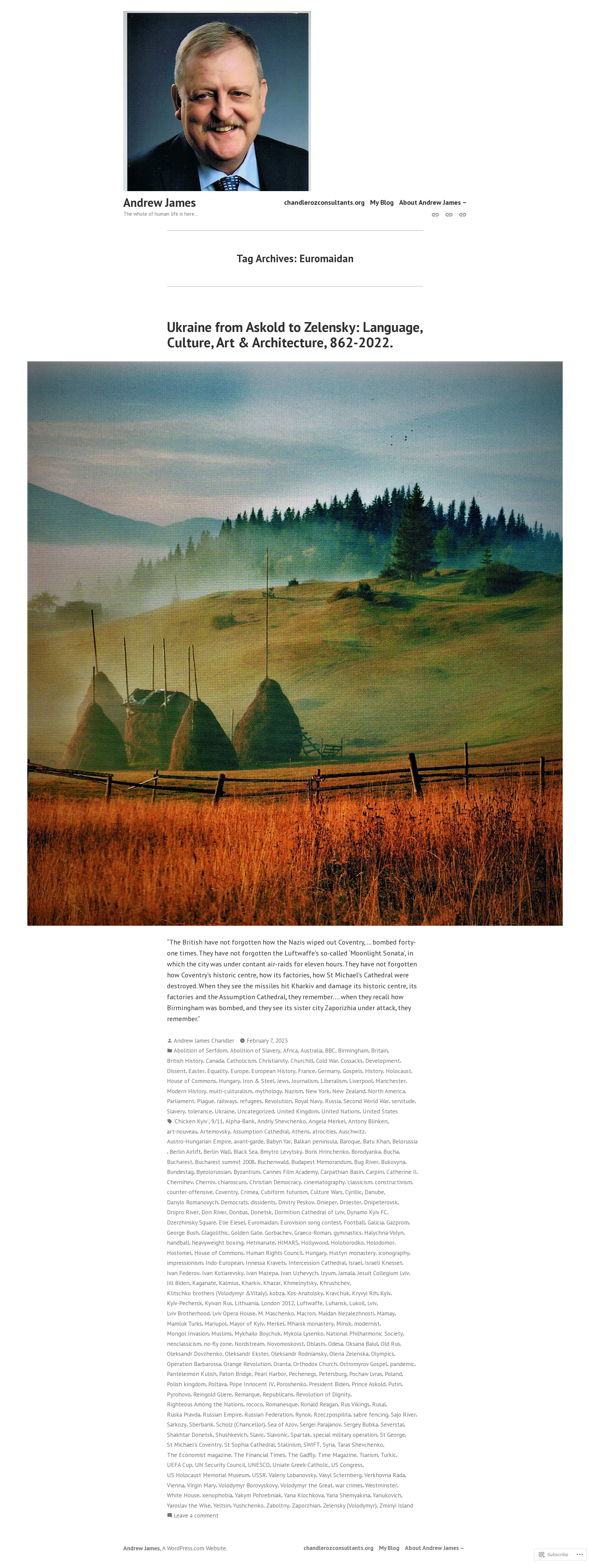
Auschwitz (352, 1131)
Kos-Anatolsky (305, 1293)
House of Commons (191, 1081)
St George (392, 1435)
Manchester (391, 1081)
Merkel (275, 1323)
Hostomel (179, 1253)
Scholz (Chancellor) (240, 1424)
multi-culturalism (230, 1091)
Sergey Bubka (361, 1424)
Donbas (238, 1212)
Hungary (229, 1081)
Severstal (392, 1424)
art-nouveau (182, 1131)
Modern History (186, 1091)
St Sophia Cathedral (249, 1444)
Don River (213, 1212)
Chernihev (180, 1182)
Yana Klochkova (304, 1495)
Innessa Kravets (266, 1263)
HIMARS (288, 1242)
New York (317, 1091)
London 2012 (277, 1303)
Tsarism (368, 1455)
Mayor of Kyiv (246, 1323)
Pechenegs (302, 1374)
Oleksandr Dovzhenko (194, 1354)
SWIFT (312, 1444)
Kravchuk (337, 1293)
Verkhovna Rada (384, 1475)
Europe (239, 1071)
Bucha (391, 1151)
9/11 (217, 1121)
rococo (254, 1404)
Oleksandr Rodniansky (299, 1354)
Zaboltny (277, 1505)
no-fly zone (218, 1344)
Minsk (343, 1323)
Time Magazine (337, 1455)
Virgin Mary (201, 1485)
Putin (395, 1384)
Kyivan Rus (218, 1303)
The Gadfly (301, 1455)
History (374, 1071)
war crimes (349, 1485)
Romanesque (282, 1404)
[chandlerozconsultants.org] (436, 214)
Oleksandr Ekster (246, 1354)
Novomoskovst (285, 1344)
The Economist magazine (199, 1455)
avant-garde (249, 1141)
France (306, 1071)
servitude (403, 1101)
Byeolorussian (213, 1172)
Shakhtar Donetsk (190, 1435)
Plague (205, 1101)
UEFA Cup (179, 1465)
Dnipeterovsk (381, 1202)
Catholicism (241, 1061)
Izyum (328, 1273)
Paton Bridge (235, 1374)
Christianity (273, 1061)
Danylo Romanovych (192, 1202)
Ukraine (225, 1111)
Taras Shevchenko (360, 1444)
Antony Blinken (368, 1121)
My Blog (382, 202)
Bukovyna (393, 1162)
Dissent (176, 1071)
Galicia (376, 1222)
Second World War (366, 1101)
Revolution (278, 1101)
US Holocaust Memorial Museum (208, 1475)
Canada (215, 1061)
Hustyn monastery (352, 1253)
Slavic (257, 1435)
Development (382, 1061)
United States (380, 1111)
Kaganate (204, 1283)
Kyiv (385, 1293)
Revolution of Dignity (323, 1394)
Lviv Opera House (233, 1313)
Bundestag (180, 1172)
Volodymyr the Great (306, 1485)
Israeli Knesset (383, 1263)
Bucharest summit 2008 (225, 1162)
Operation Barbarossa (194, 1364)
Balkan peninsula (315, 1141)
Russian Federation (268, 1414)
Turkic (388, 1455)
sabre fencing (370, 1414)
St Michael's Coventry (194, 1444)
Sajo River (403, 1414)
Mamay (386, 1313)
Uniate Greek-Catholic (300, 1465)
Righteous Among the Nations (205, 1404)
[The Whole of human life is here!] (449, 214)
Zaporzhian (306, 1505)
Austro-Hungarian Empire (199, 1141)
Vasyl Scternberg (340, 1475)
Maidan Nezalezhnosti (346, 1313)
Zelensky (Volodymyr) (350, 1505)
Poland (393, 1374)
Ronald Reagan (319, 1404)
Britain (379, 1050)
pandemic (402, 1364)
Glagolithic (214, 1233)
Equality (217, 1071)
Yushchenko (248, 1505)
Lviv (372, 1303)
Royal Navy (308, 1101)
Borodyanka (366, 1151)
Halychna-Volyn (384, 1233)
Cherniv (205, 1182)
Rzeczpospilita (332, 1414)
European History (273, 1071)
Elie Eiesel (232, 1222)
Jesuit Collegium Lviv (383, 1273)
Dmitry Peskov (296, 1202)
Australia (311, 1050)
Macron (306, 1313)
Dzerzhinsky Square (191, 1222)
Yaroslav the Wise (189, 1505)
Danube (374, 1192)
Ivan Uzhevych (299, 1273)
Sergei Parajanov (320, 1424)
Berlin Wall (217, 1151)
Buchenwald (273, 1162)
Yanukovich (387, 1495)
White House (183, 1495)
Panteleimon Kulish (191, 1374)
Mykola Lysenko (303, 1333)
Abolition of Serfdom (200, 1050)
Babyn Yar (278, 1141)
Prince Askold (368, 1384)
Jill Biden (178, 1283)
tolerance (200, 1111)
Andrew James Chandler (204, 1040)
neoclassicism (184, 1344)
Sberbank (201, 1424)
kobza (276, 1293)
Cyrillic (353, 1192)
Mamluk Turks (184, 1323)
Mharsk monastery (310, 1323)
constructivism (393, 1182)
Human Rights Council (274, 1253)
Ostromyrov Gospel (363, 1364)
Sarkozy (176, 1424)
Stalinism (289, 1444)
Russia (333, 1101)
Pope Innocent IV (251, 1384)
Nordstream (249, 1344)
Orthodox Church (315, 1364)
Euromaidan (263, 1222)
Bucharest (179, 1162)
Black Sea (245, 1151)
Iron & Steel (259, 1081)
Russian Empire (222, 1414)
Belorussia (405, 1141)
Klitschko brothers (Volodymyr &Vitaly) (217, 1293)
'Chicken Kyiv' (191, 1121)
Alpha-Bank (240, 1121)
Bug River (366, 1162)
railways (227, 1101)
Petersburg (333, 1374)
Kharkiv (251, 1283)
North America (386, 1091)
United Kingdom (298, 1111)
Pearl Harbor (270, 1374)
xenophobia (217, 1495)
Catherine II (402, 1172)
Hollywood (314, 1242)
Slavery (176, 1111)
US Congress (347, 1465)
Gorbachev (278, 1233)
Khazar (272, 1283)
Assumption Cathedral (261, 1131)
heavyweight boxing (217, 1242)
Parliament (180, 1101)
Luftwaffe (310, 1303)
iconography (393, 1253)
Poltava (217, 1384)
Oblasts (316, 1344)
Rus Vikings (355, 1404)
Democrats (234, 1202)
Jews (283, 1081)
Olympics (382, 1354)
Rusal (379, 1404)
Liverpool (361, 1081)
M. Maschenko (276, 1313)
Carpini (375, 1172)
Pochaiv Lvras (365, 1374)
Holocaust (398, 1071)
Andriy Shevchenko (281, 1121)
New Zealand (348, 1091)
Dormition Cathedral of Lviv (309, 1212)
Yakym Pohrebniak (258, 1495)
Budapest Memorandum (321, 1162)
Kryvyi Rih (365, 1293)
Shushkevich (231, 1435)
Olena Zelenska (348, 1354)
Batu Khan (376, 1141)
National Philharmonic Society (364, 1333)
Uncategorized (255, 1111)
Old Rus (390, 1344)
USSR (259, 1475)
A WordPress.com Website (194, 1548)
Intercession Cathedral (317, 1263)
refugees (251, 1101)
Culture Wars (326, 1192)
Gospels (352, 1071)
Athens (301, 1131)
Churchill (302, 1061)
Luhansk (336, 1303)
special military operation (345, 1435)
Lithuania (246, 1303)
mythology (268, 1091)
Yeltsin (221, 1505)
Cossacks (352, 1061)
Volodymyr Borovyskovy (248, 1485)
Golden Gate (246, 1233)
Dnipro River (183, 1212)
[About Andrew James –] (461, 214)
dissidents (263, 1202)
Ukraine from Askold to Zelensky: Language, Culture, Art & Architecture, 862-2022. (294, 334)
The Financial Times (259, 1455)
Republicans (278, 1394)
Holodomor (380, 1242)
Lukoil (357, 1303)
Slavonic (277, 1435)
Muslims (221, 1333)
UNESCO (259, 1465)
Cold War (327, 1061)
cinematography (324, 1182)
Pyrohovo (179, 1394)
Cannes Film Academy (290, 1172)
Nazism (294, 1091)
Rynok (303, 1414)
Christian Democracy (275, 1182)
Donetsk (261, 1212)
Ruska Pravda (183, 1414)
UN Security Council (220, 1465)
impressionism (185, 1263)
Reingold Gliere (212, 1394)
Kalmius (229, 1283)
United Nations (340, 1111)
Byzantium (247, 1172)
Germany (329, 1071)
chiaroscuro (232, 1182)
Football (354, 1222)
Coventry (226, 1192)
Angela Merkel (327, 1121)
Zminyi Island (396, 1505)
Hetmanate (260, 1242)
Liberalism (334, 1081)
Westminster (381, 1485)
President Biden (329, 1384)
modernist (367, 1323)
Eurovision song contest (310, 1222)
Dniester (350, 1202)
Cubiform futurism (284, 1192)
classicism (360, 1182)
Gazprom (398, 1222)
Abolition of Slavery (255, 1050)
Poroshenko (291, 1384)
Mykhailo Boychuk (258, 1333)
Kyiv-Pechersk (184, 1303)
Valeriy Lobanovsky (292, 1475)
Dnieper (327, 1202)
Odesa (335, 1344)
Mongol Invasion (188, 1333)
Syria (329, 1444)
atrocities (324, 1131)
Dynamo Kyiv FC (367, 1212)
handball (178, 1242)
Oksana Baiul (362, 1344)
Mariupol (216, 1323)
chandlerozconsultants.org (324, 202)
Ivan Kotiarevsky (222, 1273)
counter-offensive (190, 1192)
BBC (330, 1050)
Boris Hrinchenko (327, 1151)
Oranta (282, 1364)
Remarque (247, 1394)
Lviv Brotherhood (188, 1313)
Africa (290, 1050)
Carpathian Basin (342, 1172)
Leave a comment (196, 1515)
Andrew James (159, 202)
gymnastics (348, 1233)
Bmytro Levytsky (281, 1151)
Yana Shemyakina (348, 1495)
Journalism (305, 1081)
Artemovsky (215, 1131)
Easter (196, 1071)
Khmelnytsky (300, 1283)
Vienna (175, 1485)
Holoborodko (347, 1242)
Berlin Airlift (185, 1151)
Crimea (249, 1192)
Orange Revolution (247, 1364)
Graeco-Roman (312, 1233)
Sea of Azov (282, 1424)
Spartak (300, 1435)
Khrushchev (335, 1283)
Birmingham (353, 1050)
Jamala (346, 1273)
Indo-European (224, 1263)
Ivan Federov (183, 1273)
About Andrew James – (433, 202)
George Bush (183, 1233)
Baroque (350, 1141)
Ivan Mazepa (262, 1273)
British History (185, 1061)
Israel (355, 1263)
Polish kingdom (186, 1384)
